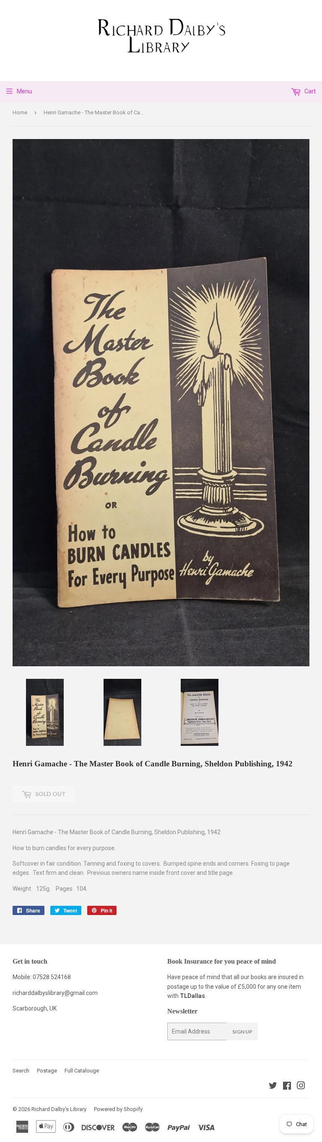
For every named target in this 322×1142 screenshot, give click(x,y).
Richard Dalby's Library (58, 1109)
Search (21, 1070)
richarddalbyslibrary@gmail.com (55, 993)
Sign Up (242, 1032)
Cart (309, 91)
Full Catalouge (82, 1070)
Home (20, 112)
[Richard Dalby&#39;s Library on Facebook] (287, 1086)
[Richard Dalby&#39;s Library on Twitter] (273, 1086)
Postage (47, 1070)
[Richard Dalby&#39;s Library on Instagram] (301, 1086)
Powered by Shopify (118, 1109)
